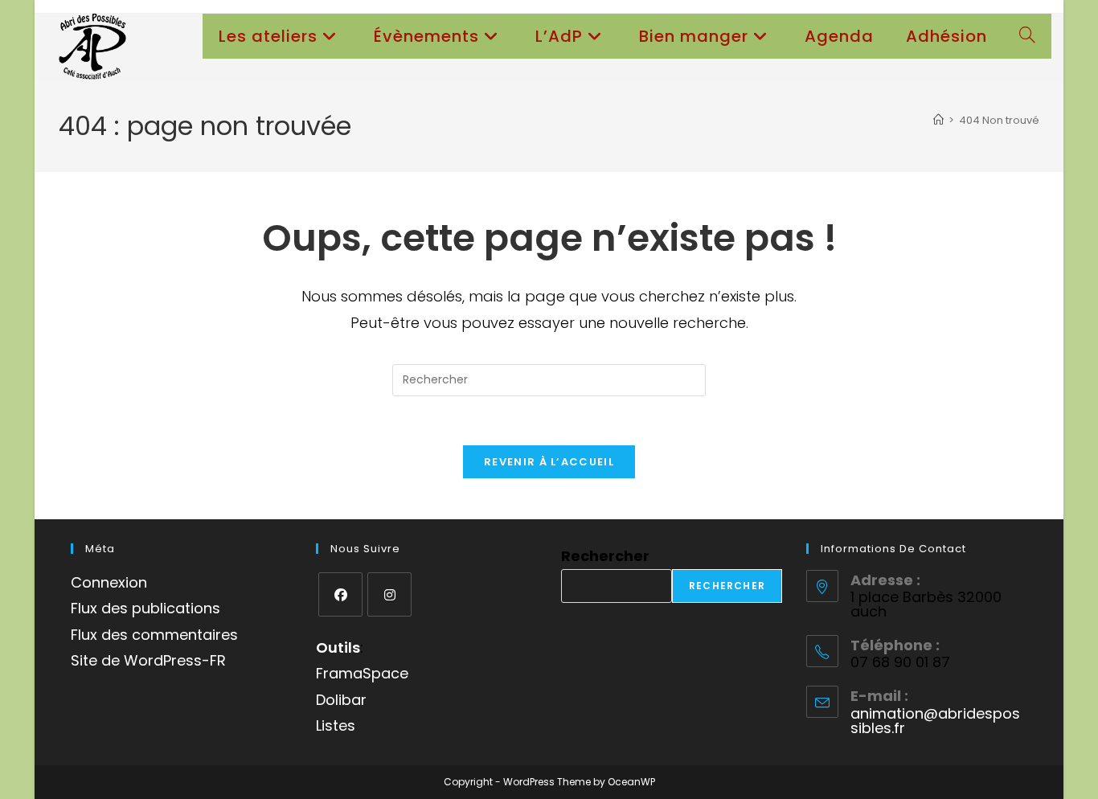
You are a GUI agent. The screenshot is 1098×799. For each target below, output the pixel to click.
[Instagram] (389, 594)
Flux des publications (145, 608)
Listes (335, 725)
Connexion (109, 582)
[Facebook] (340, 594)
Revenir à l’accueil (549, 461)
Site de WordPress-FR (148, 660)
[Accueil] (938, 120)
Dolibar (341, 700)
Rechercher (605, 556)
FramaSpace (362, 673)
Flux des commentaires (154, 635)
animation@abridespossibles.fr (935, 720)
